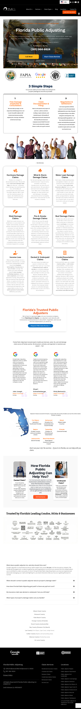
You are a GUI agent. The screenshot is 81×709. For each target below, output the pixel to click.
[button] (79, 14)
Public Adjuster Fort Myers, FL (69, 684)
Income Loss (45, 682)
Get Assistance (40, 497)
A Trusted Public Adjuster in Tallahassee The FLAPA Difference (68, 702)
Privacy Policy (7, 675)
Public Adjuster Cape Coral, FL (69, 687)
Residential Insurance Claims (49, 668)
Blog (56, 9)
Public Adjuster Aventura (67, 681)
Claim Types (47, 9)
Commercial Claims (47, 671)
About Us (29, 9)
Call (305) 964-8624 (69, 12)
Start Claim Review (52, 57)
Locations (63, 9)
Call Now (29, 57)
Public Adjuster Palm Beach (68, 671)
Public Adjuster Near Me (67, 692)
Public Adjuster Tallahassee (68, 698)
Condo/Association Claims (49, 677)
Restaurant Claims (47, 679)
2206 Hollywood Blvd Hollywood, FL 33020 (19, 669)
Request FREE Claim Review (40, 326)
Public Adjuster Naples (67, 668)
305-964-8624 (10, 671)
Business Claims (46, 674)
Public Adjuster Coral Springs (69, 679)
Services (37, 9)
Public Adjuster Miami (67, 695)
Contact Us (73, 9)
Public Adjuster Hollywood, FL (69, 690)
